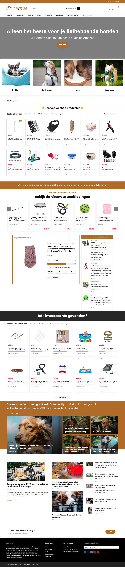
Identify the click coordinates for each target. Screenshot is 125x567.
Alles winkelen (49, 549)
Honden (9, 501)
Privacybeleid (67, 547)
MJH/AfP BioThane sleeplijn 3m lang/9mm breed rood (52, 168)
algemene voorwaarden (70, 549)
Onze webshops (49, 554)
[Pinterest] (98, 552)
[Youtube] (94, 552)
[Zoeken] (78, 8)
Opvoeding (48, 15)
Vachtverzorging (72, 15)
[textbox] (101, 547)
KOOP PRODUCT (54, 277)
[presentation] (9, 209)
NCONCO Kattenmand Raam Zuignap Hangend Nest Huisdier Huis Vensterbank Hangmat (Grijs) (17, 220)
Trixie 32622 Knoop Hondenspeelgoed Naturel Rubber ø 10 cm (99, 286)
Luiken (38, 15)
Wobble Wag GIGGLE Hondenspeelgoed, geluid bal (60, 219)
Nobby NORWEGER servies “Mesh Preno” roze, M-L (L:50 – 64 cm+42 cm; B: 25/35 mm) (109, 140)
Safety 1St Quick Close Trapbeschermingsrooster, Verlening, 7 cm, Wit (15, 140)
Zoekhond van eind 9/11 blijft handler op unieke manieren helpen (27, 485)
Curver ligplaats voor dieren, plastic (89, 168)
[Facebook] (85, 552)
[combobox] (101, 547)
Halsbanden (20, 15)
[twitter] (88, 552)
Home (46, 547)
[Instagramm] (91, 552)
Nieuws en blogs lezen (113, 1)
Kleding (30, 15)
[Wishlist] (111, 7)
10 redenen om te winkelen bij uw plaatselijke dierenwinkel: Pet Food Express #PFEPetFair (66, 484)
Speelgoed (59, 15)
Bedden (9, 15)
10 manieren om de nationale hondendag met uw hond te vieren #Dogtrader (106, 476)
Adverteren (48, 556)
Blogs (90, 15)
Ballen (92, 295)
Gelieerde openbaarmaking (71, 552)
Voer (83, 15)
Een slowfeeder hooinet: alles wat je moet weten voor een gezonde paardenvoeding (106, 465)
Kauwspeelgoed (94, 281)
